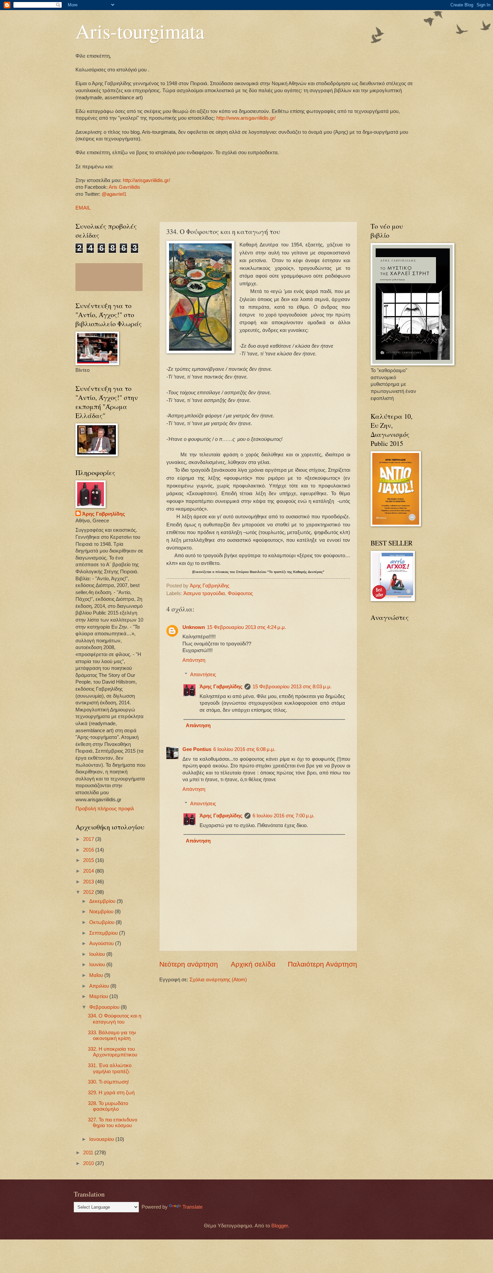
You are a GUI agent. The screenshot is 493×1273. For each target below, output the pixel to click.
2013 (89, 881)
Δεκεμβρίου (103, 901)
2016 (89, 850)
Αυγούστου (102, 943)
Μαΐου (96, 975)
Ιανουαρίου (102, 1139)
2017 (89, 839)
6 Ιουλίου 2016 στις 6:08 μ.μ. (244, 749)
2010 (89, 1163)
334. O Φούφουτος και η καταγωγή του (114, 1019)
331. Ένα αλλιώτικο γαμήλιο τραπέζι (109, 1068)
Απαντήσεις (203, 674)
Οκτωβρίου (102, 922)
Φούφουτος (240, 593)
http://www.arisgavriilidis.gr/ (245, 118)
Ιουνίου (97, 964)
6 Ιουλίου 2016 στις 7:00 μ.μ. (284, 815)
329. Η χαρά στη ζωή (111, 1092)
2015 (89, 860)
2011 (89, 1152)
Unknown (193, 627)
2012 (89, 892)
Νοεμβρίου (102, 911)
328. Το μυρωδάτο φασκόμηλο (108, 1106)
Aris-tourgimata (140, 30)
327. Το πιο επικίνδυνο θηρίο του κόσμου (112, 1123)
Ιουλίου (97, 954)
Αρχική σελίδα (253, 964)
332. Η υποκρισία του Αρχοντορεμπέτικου (112, 1052)
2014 (89, 871)
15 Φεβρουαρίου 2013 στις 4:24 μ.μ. (246, 627)
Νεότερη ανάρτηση (188, 964)
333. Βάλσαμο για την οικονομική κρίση (112, 1035)
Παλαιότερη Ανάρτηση (322, 964)
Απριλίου (99, 986)
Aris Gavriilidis (124, 187)
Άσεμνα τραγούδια (204, 593)
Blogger (279, 1225)
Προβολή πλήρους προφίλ (104, 808)
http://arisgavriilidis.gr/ (146, 180)
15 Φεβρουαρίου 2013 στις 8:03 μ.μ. (292, 686)
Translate (192, 1207)
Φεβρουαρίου (105, 1007)
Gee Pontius (196, 749)
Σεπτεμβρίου (104, 933)
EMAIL (83, 208)
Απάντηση (193, 660)
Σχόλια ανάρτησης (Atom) (218, 979)
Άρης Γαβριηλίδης (221, 686)
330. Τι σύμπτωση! (108, 1082)
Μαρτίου (99, 996)
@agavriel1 (114, 194)
